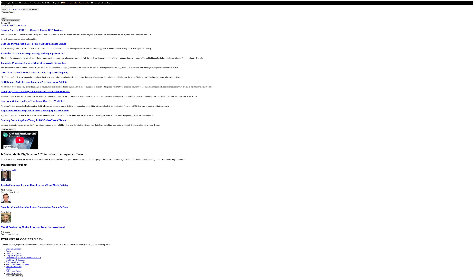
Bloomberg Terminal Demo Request (46, 3)
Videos (19, 9)
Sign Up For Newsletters (10, 21)
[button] (16, 3)
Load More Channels (14, 276)
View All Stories (8, 129)
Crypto (8, 269)
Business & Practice (13, 267)
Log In (4, 18)
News (4, 9)
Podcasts (12, 9)
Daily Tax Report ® (13, 273)
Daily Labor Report (13, 271)
